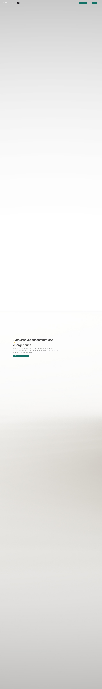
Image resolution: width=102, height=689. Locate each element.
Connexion (83, 3)
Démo (94, 3)
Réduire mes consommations (21, 356)
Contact (72, 3)
